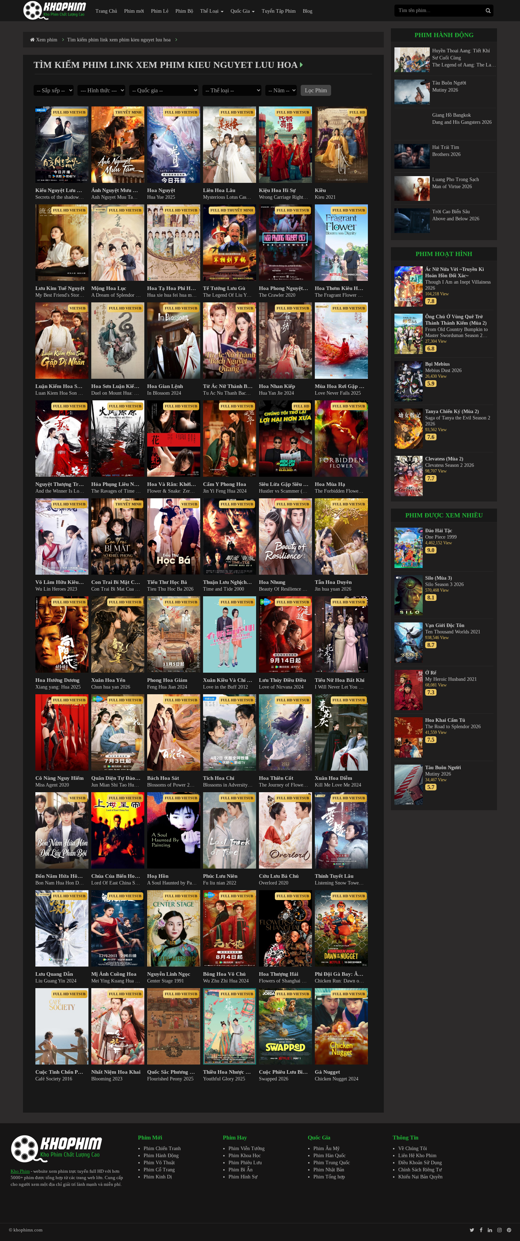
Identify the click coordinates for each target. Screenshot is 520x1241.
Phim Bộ (184, 11)
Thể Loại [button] (210, 11)
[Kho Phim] (55, 10)
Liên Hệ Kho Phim (417, 1155)
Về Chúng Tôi (412, 1148)
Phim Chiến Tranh (162, 1148)
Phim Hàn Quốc (329, 1155)
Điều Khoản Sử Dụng (420, 1162)
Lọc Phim (316, 90)
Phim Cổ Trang (159, 1169)
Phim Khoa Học (245, 1155)
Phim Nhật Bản (328, 1169)
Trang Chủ (106, 11)
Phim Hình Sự (243, 1176)
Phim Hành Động (161, 1155)
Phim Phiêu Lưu (245, 1162)
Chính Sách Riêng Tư (420, 1169)
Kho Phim (20, 1171)
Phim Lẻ (159, 11)
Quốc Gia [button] (241, 11)
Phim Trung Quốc (331, 1162)
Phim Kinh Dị (158, 1176)
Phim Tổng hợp (329, 1176)
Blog (307, 11)
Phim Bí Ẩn (241, 1169)
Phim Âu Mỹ (326, 1148)
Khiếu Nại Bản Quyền (420, 1176)
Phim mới (134, 11)
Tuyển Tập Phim (279, 11)
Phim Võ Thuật (159, 1162)
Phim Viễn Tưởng (247, 1148)
